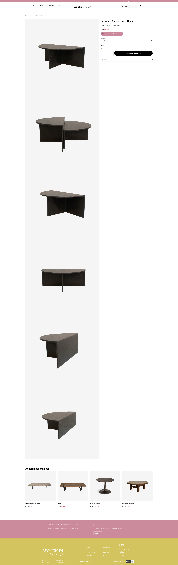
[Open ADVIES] (60, 6)
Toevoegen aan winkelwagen (133, 53)
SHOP (88, 547)
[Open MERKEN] (43, 6)
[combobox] (129, 6)
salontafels (31, 15)
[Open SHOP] (36, 6)
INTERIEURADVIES (107, 547)
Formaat (103, 38)
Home (26, 15)
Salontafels (36, 15)
